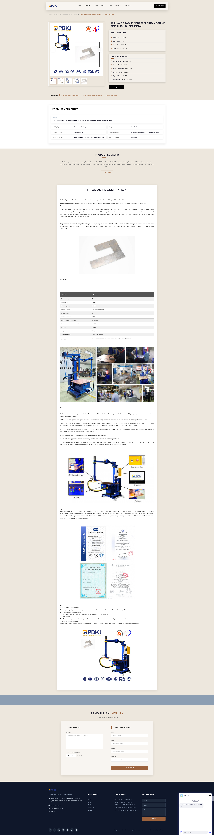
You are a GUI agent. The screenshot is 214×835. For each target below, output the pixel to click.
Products (56, 14)
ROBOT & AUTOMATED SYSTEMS (125, 805)
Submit (154, 819)
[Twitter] (54, 830)
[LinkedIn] (59, 830)
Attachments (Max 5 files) (73, 752)
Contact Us (91, 807)
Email (113, 740)
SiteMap (90, 810)
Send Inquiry (107, 172)
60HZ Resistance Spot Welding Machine (70, 95)
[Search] (151, 6)
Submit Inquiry (129, 767)
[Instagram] (67, 830)
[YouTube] (63, 830)
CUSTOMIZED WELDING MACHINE (125, 807)
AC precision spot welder (111, 95)
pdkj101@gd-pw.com (56, 805)
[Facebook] (50, 830)
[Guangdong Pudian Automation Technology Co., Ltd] (53, 6)
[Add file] (181, 832)
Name (112, 732)
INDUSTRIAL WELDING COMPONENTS (126, 810)
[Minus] (210, 795)
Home (50, 14)
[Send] (209, 832)
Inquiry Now (160, 5)
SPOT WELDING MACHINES (69, 14)
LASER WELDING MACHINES (123, 802)
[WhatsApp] (76, 830)
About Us (90, 805)
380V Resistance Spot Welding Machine (92, 95)
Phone (113, 748)
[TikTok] (72, 830)
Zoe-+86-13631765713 (57, 808)
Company (113, 756)
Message (69, 732)
